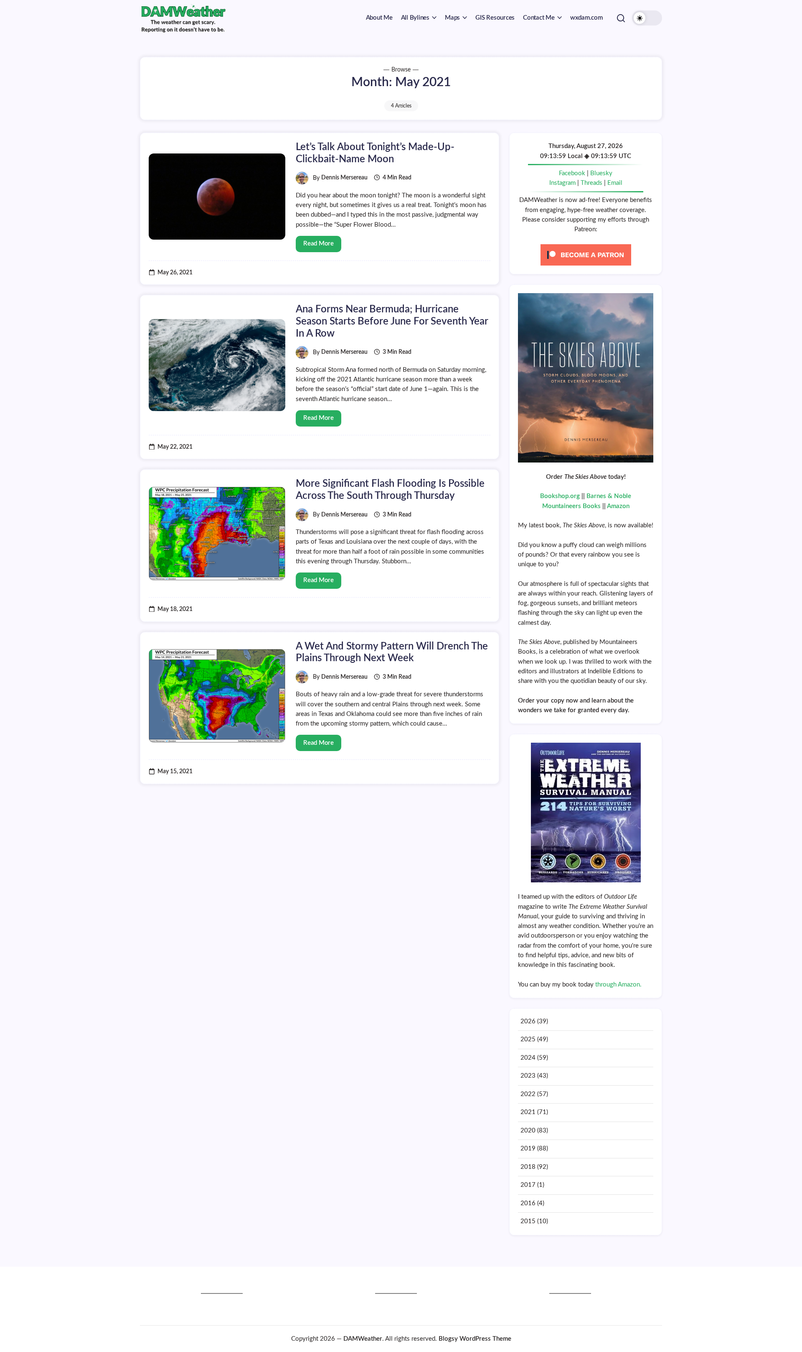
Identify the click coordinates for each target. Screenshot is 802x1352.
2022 (528, 1094)
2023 (528, 1076)
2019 (528, 1148)
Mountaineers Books (571, 506)
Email (614, 183)
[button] (621, 18)
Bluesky (601, 173)
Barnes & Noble (608, 496)
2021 (528, 1112)
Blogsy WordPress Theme (475, 1339)
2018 (528, 1167)
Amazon (618, 506)
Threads (591, 183)
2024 (528, 1058)
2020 (528, 1130)
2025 (528, 1039)
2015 (528, 1221)
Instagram (562, 183)
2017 (528, 1185)
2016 (528, 1203)
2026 (528, 1021)
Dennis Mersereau (344, 178)
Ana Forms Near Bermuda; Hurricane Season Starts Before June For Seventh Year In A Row (392, 321)
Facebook (572, 173)
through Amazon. (618, 984)
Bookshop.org (560, 496)
